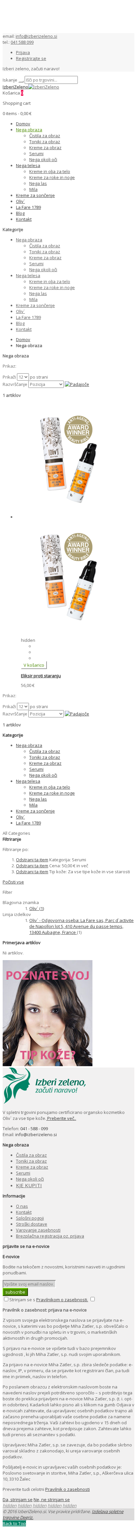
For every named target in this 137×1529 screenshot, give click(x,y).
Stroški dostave (31, 1224)
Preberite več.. (61, 1118)
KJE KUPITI (29, 1185)
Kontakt (24, 1212)
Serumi (23, 1173)
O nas (22, 1206)
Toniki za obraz (31, 1161)
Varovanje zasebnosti (38, 1230)
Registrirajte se (31, 58)
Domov (23, 339)
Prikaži (9, 377)
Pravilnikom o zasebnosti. (62, 1300)
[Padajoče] (77, 384)
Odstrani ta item (32, 860)
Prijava (23, 52)
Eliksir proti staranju (41, 676)
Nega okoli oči (30, 1179)
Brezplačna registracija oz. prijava (50, 1236)
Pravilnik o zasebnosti (67, 1489)
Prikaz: (9, 366)
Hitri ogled (44, 658)
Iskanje (10, 80)
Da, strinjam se (18, 1499)
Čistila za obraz (31, 1155)
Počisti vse (13, 882)
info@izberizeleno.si (36, 36)
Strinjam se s (22, 1300)
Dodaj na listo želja (53, 646)
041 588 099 (22, 42)
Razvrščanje (15, 384)
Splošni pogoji (30, 1218)
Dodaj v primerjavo (53, 652)
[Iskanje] (21, 82)
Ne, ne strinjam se (52, 1499)
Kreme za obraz (32, 1167)
